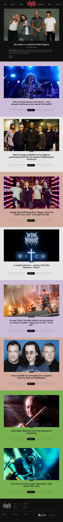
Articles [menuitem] (12, 4)
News (31, 98)
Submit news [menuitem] (40, 4)
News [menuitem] (5, 4)
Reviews (31, 261)
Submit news (25, 507)
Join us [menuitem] (49, 4)
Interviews (31, 316)
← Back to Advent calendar (31, 47)
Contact (24, 508)
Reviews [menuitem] (21, 4)
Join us (24, 506)
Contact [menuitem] (57, 4)
